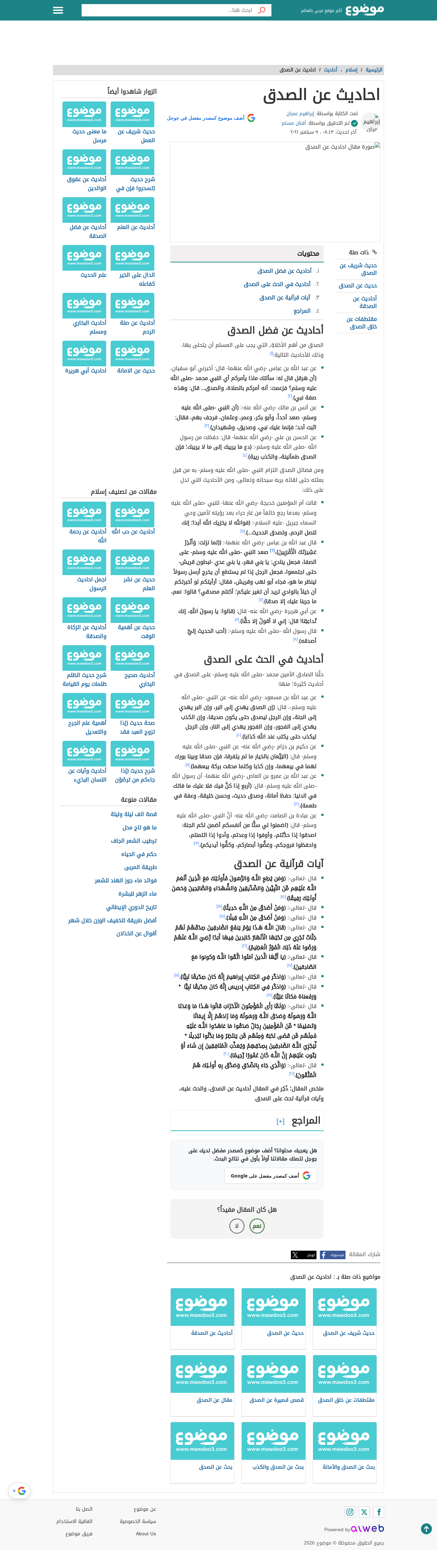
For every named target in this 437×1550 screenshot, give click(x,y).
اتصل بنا (84, 1509)
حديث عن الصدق (358, 285)
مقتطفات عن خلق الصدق (362, 323)
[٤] (245, 455)
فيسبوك (337, 1255)
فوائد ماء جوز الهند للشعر (126, 881)
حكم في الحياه (139, 854)
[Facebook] (378, 1512)
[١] (271, 353)
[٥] (242, 531)
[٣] (207, 426)
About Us (146, 1533)
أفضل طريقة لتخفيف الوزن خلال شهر (112, 921)
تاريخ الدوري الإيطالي (131, 907)
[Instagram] (349, 1512)
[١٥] (219, 906)
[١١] (187, 765)
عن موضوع (145, 1509)
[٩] (295, 639)
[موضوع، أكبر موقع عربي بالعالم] (365, 10)
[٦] (272, 550)
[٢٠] (226, 1054)
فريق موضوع (79, 1533)
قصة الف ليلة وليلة (134, 814)
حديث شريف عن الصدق (358, 269)
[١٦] (244, 946)
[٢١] (291, 1073)
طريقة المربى (140, 867)
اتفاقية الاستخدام (74, 1521)
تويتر (311, 1255)
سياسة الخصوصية (138, 1521)
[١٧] (289, 965)
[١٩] (269, 995)
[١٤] (283, 896)
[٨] (237, 619)
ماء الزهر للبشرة (137, 894)
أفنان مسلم (294, 123)
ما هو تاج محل (140, 828)
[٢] (290, 396)
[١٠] (239, 735)
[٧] (261, 599)
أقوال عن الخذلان (136, 934)
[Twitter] (364, 1512)
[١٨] (176, 975)
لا (237, 1226)
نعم (257, 1226)
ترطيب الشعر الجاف (134, 841)
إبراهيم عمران (300, 113)
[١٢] (296, 804)
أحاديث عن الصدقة (365, 302)
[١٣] (196, 843)
